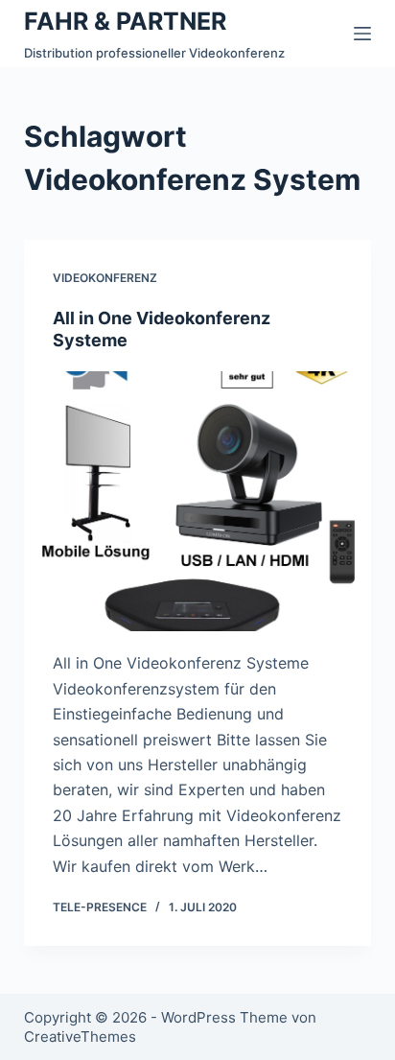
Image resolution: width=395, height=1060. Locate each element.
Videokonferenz (105, 278)
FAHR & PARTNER (125, 21)
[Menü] (362, 33)
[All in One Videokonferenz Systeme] (198, 501)
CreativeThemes (80, 1036)
